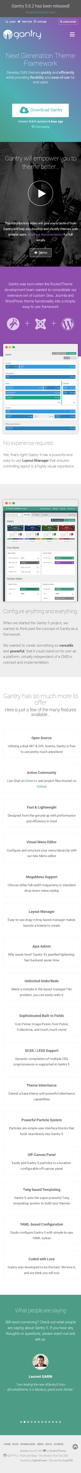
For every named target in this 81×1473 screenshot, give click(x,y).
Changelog (41, 127)
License (58, 1444)
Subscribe (69, 21)
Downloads (27, 1444)
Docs (48, 1444)
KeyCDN (68, 1460)
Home (7, 1444)
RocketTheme (57, 1450)
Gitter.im (31, 781)
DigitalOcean (39, 1460)
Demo (42, 253)
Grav (34, 1455)
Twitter (26, 21)
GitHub (41, 21)
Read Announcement (40, 12)
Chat (12, 21)
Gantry (24, 1450)
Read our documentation (45, 234)
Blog (15, 1444)
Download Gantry (46, 110)
